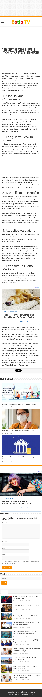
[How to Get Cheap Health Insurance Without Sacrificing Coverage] (6, 651)
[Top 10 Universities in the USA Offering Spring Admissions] (6, 669)
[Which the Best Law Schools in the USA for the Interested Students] (6, 625)
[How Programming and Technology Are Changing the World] (6, 599)
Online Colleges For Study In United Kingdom (19, 404)
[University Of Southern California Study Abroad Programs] (6, 660)
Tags (27, 592)
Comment (5, 522)
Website (4, 555)
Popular (4, 592)
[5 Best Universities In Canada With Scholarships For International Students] (6, 616)
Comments (19, 592)
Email (4, 548)
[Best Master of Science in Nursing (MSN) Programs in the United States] (6, 642)
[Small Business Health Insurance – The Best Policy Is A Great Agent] (6, 678)
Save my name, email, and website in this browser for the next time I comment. (21, 562)
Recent (11, 592)
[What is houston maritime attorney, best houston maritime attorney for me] (6, 634)
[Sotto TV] (21, 21)
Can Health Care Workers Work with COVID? (18, 431)
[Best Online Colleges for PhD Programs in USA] (6, 608)
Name (4, 541)
